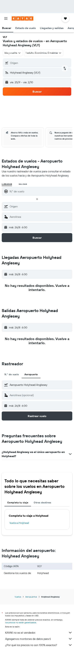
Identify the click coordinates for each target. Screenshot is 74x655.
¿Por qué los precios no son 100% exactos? (31, 645)
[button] (6, 18)
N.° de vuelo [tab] (11, 374)
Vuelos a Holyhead (19, 522)
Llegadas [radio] (7, 184)
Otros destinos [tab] (42, 502)
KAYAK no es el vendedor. (20, 632)
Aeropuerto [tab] (31, 374)
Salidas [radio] (23, 184)
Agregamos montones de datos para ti (28, 638)
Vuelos (18, 596)
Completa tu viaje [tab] (17, 502)
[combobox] (40, 206)
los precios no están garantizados (20, 622)
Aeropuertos (31, 596)
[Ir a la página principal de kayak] (22, 18)
